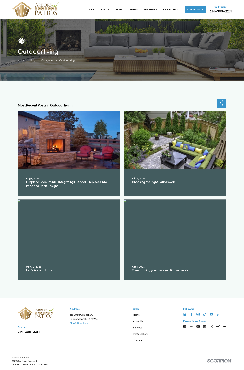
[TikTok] (204, 314)
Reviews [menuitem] (134, 9)
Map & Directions (79, 322)
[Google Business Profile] (184, 314)
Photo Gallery (140, 333)
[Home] (35, 9)
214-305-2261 (221, 11)
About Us (138, 321)
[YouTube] (211, 314)
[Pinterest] (218, 314)
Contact (137, 340)
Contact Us (193, 9)
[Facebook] (191, 314)
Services (137, 327)
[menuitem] (16, 364)
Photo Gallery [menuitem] (150, 9)
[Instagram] (198, 314)
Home (136, 314)
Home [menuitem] (91, 9)
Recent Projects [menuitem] (170, 9)
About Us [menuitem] (105, 9)
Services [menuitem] (120, 9)
